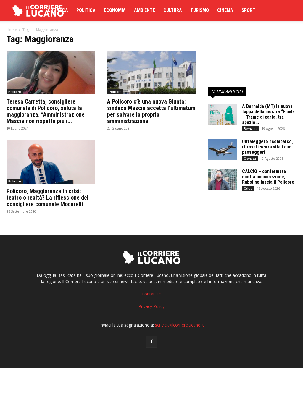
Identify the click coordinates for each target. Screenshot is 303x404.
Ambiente (144, 10)
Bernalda (250, 129)
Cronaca (58, 10)
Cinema (225, 10)
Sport (248, 10)
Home (12, 29)
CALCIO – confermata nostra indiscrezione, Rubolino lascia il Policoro (268, 177)
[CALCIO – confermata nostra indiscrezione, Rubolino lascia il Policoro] (222, 179)
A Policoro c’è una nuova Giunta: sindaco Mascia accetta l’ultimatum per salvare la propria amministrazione (151, 111)
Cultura (172, 10)
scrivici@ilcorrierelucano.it (179, 325)
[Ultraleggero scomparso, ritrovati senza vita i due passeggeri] (222, 149)
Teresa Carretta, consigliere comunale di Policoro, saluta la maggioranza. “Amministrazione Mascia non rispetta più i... (46, 111)
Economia (115, 10)
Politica (86, 10)
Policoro (14, 92)
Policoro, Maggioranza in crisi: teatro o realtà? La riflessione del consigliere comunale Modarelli (47, 198)
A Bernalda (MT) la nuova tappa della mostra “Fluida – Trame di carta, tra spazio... (268, 114)
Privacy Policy (151, 306)
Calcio (248, 188)
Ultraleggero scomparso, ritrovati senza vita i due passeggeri (267, 147)
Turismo (199, 10)
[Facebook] (151, 342)
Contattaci (152, 294)
